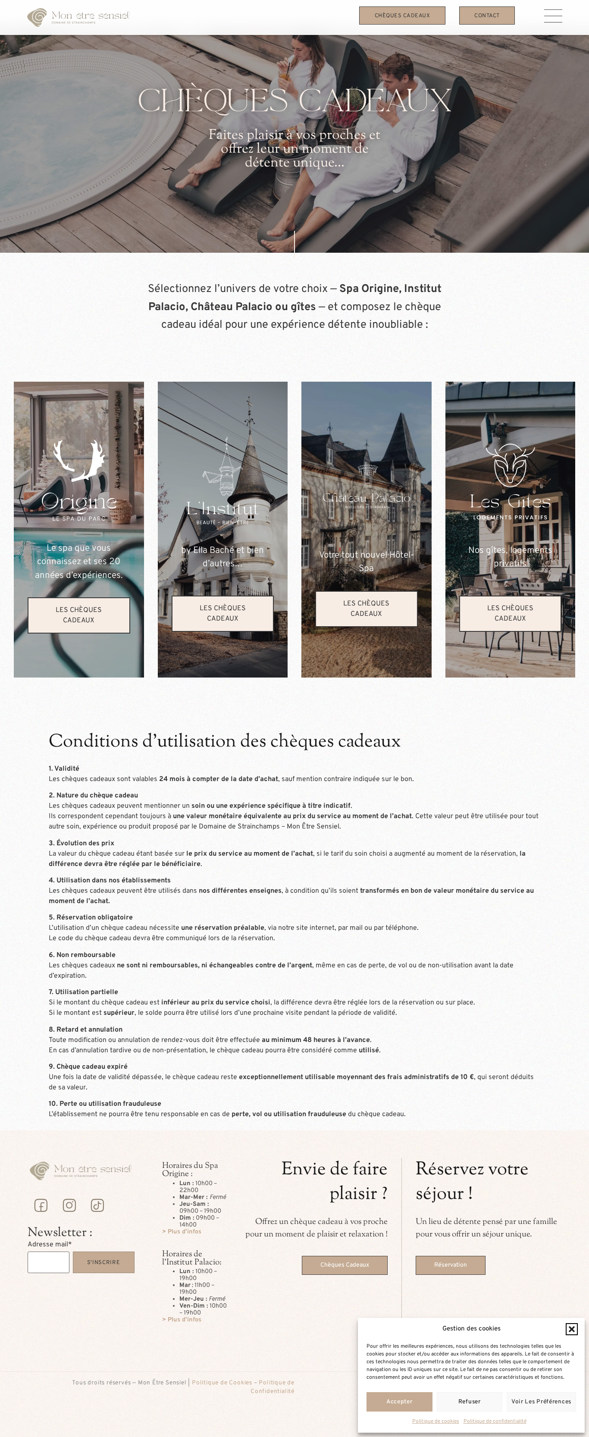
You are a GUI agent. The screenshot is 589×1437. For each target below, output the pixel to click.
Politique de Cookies (222, 1383)
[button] (571, 1329)
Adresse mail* (50, 1244)
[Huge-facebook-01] (41, 1205)
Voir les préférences (541, 1402)
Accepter (399, 1402)
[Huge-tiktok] (98, 1205)
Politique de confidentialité (495, 1421)
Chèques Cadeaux (402, 16)
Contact (487, 16)
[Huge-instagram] (69, 1205)
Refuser (469, 1402)
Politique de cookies (435, 1421)
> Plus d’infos (181, 1232)
